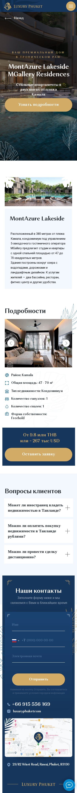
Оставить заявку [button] (38, 454)
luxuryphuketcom (27, 711)
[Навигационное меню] (71, 6)
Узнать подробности (38, 105)
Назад (18, 18)
